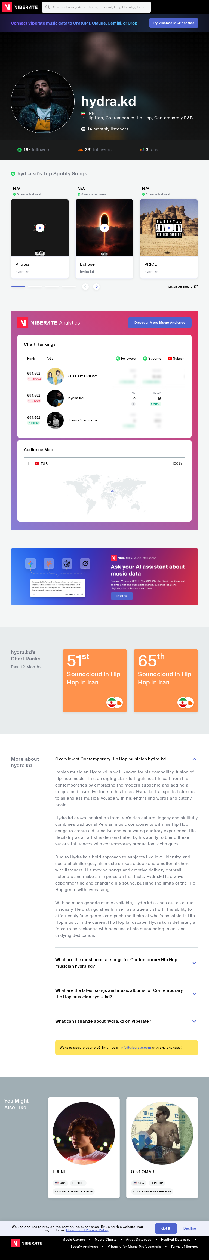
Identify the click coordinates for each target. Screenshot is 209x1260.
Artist (50, 358)
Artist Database (139, 1239)
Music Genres (73, 1239)
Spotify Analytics (84, 1246)
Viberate (20, 7)
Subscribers (182, 358)
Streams (154, 358)
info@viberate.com (136, 1047)
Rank (31, 358)
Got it (165, 1228)
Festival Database (176, 1239)
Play (40, 228)
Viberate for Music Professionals (134, 1246)
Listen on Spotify (180, 286)
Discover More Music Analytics (159, 322)
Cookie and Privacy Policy (87, 1230)
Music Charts (105, 1239)
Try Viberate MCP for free (174, 23)
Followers (128, 358)
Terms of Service (184, 1246)
